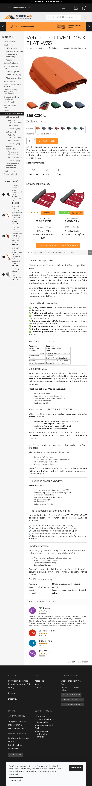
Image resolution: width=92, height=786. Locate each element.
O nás (7, 8)
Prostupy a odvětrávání (13, 114)
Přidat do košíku (48, 141)
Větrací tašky (11, 132)
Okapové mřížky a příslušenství (11, 98)
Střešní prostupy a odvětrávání (66, 584)
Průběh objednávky (71, 695)
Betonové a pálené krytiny (14, 153)
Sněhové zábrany (11, 63)
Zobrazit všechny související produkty (58, 245)
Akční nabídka (9, 42)
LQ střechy (40, 716)
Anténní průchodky (11, 148)
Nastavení (16, 780)
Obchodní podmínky (71, 681)
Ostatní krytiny (14, 129)
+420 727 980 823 (17, 716)
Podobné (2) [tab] (40, 252)
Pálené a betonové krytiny (15, 121)
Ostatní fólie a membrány (12, 56)
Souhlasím (76, 768)
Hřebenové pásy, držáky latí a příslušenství (11, 92)
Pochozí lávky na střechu (11, 67)
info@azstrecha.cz (17, 722)
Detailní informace (35, 163)
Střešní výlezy (9, 81)
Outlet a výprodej (11, 174)
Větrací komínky (13, 117)
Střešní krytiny (10, 171)
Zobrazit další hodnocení (78, 662)
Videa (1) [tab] (71, 252)
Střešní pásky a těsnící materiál (13, 85)
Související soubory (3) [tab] (56, 252)
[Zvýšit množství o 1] (35, 139)
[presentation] (3, 26)
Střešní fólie (8, 45)
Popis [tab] (30, 252)
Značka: (78, 48)
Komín (6, 111)
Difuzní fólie (11, 48)
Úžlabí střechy (9, 102)
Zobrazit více (15, 755)
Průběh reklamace (72, 700)
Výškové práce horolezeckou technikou (42, 734)
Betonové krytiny (13, 75)
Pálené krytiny (12, 71)
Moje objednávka (72, 704)
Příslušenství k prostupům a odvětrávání (12, 166)
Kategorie (39, 681)
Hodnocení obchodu (21, 8)
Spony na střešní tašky (10, 106)
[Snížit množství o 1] (35, 142)
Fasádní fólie (11, 60)
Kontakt (38, 687)
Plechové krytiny (13, 78)
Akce (37, 684)
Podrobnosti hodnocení (59, 48)
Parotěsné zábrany (14, 51)
